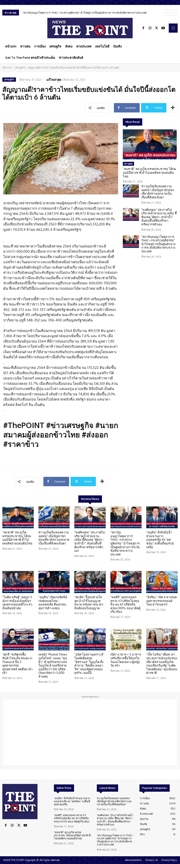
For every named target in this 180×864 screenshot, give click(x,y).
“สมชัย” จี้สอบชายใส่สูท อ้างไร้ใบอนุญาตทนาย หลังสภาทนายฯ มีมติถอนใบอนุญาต (88, 602)
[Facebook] (143, 28)
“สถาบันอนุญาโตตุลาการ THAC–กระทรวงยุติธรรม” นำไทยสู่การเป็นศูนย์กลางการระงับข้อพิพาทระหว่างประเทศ (84, 12)
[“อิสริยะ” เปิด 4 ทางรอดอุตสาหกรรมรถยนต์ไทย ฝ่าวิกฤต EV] (162, 582)
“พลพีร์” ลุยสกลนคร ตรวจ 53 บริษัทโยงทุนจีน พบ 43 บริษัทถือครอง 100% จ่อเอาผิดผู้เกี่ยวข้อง (125, 604)
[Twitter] (156, 28)
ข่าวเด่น (128, 163)
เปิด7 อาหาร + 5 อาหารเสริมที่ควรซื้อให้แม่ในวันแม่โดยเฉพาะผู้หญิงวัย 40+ (125, 659)
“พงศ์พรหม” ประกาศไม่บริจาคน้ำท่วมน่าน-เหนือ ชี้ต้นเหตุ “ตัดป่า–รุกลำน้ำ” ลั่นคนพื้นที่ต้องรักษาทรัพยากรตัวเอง (159, 217)
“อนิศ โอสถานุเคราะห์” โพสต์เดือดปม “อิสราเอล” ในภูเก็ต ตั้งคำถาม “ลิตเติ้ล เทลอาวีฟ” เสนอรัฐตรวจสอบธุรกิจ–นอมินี (89, 663)
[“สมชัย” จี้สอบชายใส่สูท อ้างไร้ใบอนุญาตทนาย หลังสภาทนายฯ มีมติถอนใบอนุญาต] (90, 582)
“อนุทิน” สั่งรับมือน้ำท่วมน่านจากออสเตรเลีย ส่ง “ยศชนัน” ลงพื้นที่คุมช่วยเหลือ (160, 539)
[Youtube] (163, 28)
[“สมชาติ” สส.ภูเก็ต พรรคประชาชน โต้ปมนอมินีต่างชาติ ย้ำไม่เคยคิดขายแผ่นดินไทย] (150, 144)
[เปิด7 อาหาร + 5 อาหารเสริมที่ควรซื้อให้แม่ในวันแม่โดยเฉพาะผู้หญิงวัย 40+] (126, 640)
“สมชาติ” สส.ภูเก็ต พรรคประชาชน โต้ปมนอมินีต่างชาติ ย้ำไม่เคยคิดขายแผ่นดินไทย (149, 172)
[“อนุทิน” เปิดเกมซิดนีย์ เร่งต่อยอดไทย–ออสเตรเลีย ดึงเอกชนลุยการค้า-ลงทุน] (54, 582)
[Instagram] (150, 28)
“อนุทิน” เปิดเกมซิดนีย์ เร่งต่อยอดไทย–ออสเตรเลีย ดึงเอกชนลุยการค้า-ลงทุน (52, 602)
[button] (173, 27)
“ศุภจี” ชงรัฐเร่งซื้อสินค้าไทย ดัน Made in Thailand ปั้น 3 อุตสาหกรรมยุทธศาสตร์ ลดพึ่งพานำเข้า (17, 663)
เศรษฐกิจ (20, 67)
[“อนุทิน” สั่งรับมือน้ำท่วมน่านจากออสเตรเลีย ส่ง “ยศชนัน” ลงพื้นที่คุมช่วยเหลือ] (162, 517)
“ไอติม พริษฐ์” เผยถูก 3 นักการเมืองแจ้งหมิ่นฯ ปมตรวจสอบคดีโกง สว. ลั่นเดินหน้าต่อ (17, 602)
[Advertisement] (90, 732)
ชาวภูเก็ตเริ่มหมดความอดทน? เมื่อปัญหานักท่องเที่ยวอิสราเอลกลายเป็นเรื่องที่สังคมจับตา (157, 191)
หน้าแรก (7, 67)
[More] (173, 107)
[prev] (167, 12)
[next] (175, 12)
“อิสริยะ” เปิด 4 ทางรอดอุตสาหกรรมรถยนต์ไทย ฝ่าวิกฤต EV (161, 600)
